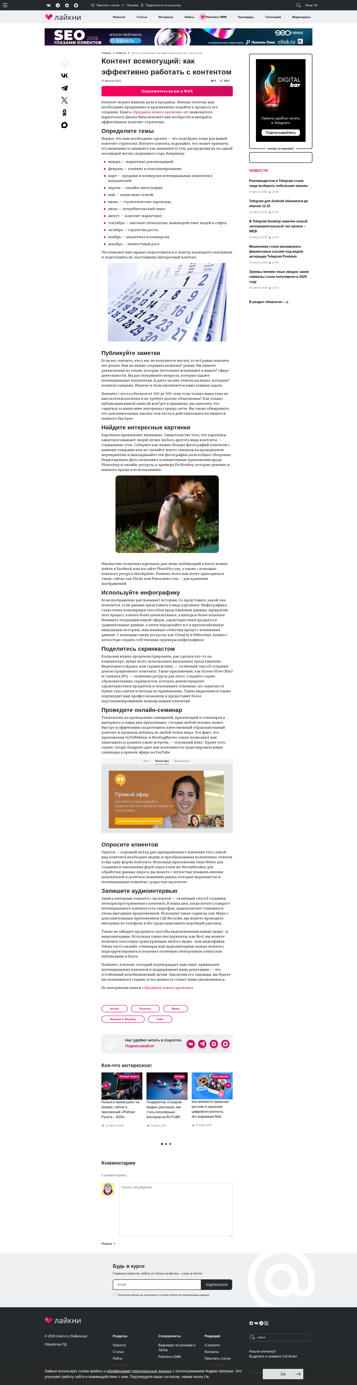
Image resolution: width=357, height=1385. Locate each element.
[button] (162, 1144)
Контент (145, 1008)
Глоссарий (273, 17)
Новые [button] (107, 1243)
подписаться (217, 1284)
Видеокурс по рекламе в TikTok (177, 1347)
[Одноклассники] (64, 113)
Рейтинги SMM (216, 17)
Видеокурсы (301, 17)
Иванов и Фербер (123, 1019)
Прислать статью (218, 1358)
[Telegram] (64, 88)
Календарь (246, 17)
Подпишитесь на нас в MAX (167, 91)
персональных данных (195, 1295)
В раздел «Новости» (266, 302)
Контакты (212, 1352)
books (114, 1008)
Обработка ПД (56, 1344)
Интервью (165, 17)
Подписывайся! (139, 1046)
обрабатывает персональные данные (139, 1371)
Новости (119, 17)
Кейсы (189, 17)
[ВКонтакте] (64, 75)
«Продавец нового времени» (157, 112)
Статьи (142, 17)
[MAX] (65, 125)
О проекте (212, 1345)
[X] (64, 100)
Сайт (160, 1019)
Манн (175, 1008)
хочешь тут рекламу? (281, 148)
